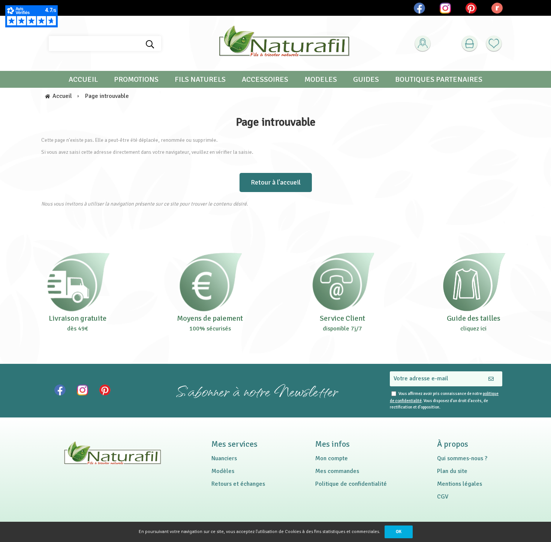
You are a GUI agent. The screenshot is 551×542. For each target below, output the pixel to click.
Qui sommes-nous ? (462, 458)
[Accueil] (284, 43)
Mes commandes (337, 471)
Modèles (222, 471)
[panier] (469, 43)
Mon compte (331, 458)
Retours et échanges (238, 484)
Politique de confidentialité (351, 484)
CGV (442, 496)
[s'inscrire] (435, 62)
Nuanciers (224, 458)
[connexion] (422, 43)
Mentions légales (459, 484)
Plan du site (452, 471)
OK (398, 531)
